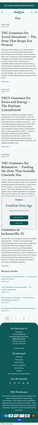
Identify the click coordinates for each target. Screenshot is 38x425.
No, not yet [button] (19, 217)
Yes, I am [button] (19, 223)
